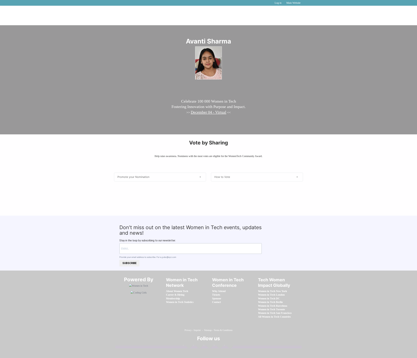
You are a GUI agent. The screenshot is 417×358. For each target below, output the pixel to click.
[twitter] (218, 346)
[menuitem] (177, 291)
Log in (278, 2)
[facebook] (187, 346)
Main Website (293, 2)
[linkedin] (197, 346)
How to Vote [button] (222, 177)
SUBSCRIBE (129, 263)
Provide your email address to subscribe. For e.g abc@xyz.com (147, 257)
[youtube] (228, 346)
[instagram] (208, 346)
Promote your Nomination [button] (133, 177)
